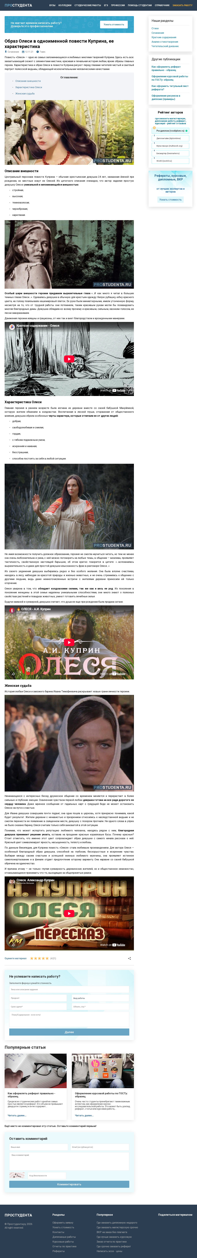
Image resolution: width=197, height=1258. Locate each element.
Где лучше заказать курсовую (114, 1236)
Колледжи (64, 5)
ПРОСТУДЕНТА (18, 1215)
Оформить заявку (62, 1222)
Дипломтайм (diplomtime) (169, 138)
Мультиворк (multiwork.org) (170, 146)
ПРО (18, 5)
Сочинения (13, 52)
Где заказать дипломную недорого (117, 1222)
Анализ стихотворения (165, 41)
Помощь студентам (140, 5)
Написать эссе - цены (109, 1251)
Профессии (118, 5)
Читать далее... (17, 1115)
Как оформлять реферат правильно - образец (31, 1095)
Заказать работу (182, 5)
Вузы (52, 5)
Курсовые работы (63, 1241)
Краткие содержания (164, 37)
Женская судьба (24, 93)
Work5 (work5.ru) (164, 161)
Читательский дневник (165, 46)
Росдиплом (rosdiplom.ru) (170, 131)
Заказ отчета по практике (112, 1241)
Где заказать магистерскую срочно (117, 1227)
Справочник (162, 5)
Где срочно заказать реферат (114, 1246)
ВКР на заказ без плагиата (112, 1232)
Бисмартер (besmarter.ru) (168, 153)
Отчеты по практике (64, 1246)
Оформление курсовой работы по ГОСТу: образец (101, 1095)
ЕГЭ (106, 5)
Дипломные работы (64, 1236)
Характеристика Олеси (28, 87)
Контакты (58, 1232)
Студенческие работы (87, 5)
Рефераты (58, 1251)
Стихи (155, 28)
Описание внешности (28, 81)
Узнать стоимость (114, 24)
